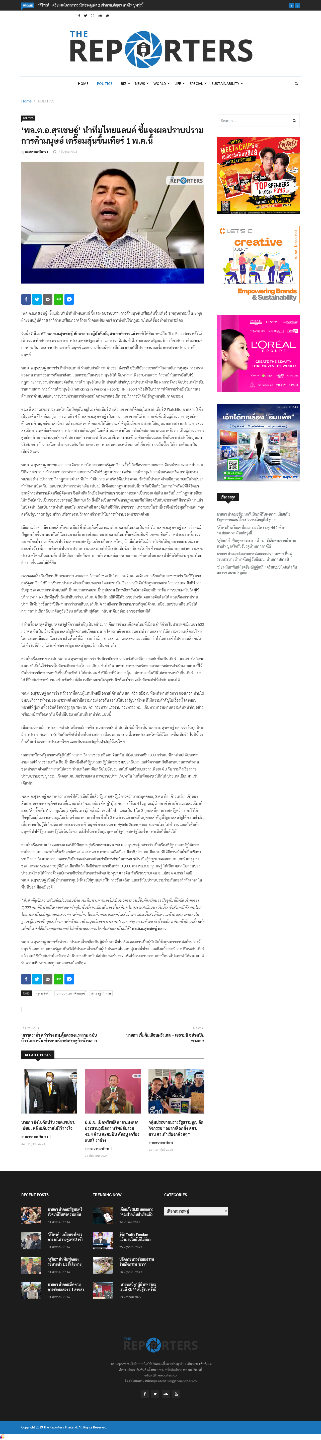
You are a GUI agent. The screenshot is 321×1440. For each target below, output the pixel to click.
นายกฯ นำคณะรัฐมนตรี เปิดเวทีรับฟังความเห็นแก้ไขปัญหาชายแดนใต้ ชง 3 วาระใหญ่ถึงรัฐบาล (253, 517)
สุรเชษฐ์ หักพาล (101, 993)
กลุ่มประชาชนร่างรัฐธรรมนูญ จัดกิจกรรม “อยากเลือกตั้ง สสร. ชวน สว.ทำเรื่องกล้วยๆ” (175, 1128)
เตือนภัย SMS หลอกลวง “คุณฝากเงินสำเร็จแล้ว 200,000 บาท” (136, 1214)
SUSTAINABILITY (225, 83)
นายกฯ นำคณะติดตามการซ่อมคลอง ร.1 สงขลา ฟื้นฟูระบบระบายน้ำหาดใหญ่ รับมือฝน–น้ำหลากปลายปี (254, 556)
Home (83, 83)
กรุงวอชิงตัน (43, 993)
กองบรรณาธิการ (99, 1148)
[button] (291, 5)
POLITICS (104, 83)
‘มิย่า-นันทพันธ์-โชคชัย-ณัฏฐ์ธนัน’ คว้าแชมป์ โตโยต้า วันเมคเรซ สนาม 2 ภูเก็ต (257, 570)
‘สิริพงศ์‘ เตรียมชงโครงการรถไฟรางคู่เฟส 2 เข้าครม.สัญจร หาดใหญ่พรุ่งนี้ (251, 530)
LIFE (178, 83)
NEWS (140, 83)
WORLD (159, 83)
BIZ (123, 83)
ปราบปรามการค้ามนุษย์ (71, 993)
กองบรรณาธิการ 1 (36, 152)
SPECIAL (196, 83)
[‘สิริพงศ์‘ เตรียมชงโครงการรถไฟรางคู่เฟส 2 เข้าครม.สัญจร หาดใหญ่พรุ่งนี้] (32, 1241)
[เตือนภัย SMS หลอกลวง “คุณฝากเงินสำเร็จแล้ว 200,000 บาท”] (104, 1216)
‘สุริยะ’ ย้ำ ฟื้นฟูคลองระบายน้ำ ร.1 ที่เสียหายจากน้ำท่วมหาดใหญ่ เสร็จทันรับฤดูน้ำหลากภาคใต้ (256, 543)
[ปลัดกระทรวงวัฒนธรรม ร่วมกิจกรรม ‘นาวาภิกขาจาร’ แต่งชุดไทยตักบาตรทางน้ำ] (104, 1266)
